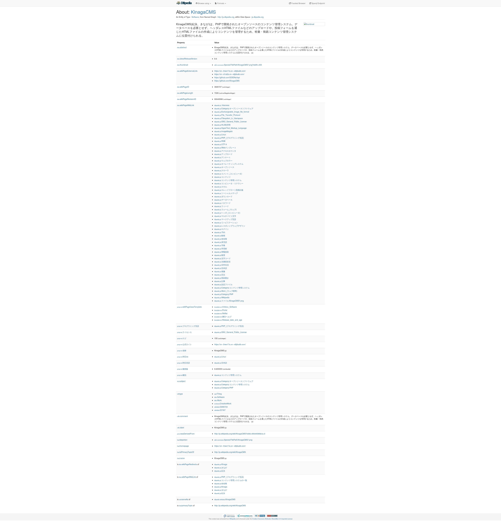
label (180, 427)
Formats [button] (221, 3)
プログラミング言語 (188, 326)
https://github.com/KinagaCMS (226, 80)
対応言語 (183, 362)
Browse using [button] (204, 3)
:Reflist (220, 313)
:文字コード (222, 258)
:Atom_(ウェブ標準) (225, 291)
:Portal (220, 310)
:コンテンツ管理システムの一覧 (230, 480)
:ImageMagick (223, 131)
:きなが (220, 467)
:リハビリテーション (226, 222)
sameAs (183, 499)
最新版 (182, 369)
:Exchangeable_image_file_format (231, 111)
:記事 (219, 281)
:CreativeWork (222, 403)
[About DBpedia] (184, 3)
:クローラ (221, 170)
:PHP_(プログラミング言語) (229, 137)
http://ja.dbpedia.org (226, 17)
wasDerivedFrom (186, 433)
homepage (183, 446)
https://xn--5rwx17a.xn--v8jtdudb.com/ (230, 71)
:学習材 (220, 248)
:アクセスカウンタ (225, 150)
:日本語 (220, 268)
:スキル (220, 186)
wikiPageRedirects (188, 464)
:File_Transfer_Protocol (227, 115)
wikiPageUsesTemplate (189, 307)
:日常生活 (221, 265)
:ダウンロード (223, 196)
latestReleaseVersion (187, 58)
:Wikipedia (221, 297)
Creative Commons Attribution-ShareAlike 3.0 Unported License (272, 519)
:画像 (219, 271)
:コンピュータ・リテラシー (228, 183)
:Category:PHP (223, 294)
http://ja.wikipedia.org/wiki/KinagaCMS (230, 452)
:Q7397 (220, 410)
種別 (181, 375)
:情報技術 (221, 252)
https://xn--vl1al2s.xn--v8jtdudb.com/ (229, 74)
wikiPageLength (185, 93)
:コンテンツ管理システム (227, 180)
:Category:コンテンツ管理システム (232, 287)
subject (181, 381)
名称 (181, 350)
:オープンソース (224, 167)
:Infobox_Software (225, 307)
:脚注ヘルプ (222, 316)
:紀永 (219, 470)
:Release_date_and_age (228, 320)
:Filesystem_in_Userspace (228, 118)
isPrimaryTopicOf (185, 452)
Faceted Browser (298, 3)
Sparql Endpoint (318, 3)
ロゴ (181, 338)
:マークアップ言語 (225, 219)
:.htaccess (221, 105)
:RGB (219, 141)
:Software (219, 397)
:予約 (219, 232)
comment (182, 416)
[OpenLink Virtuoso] (228, 516)
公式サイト (184, 344)
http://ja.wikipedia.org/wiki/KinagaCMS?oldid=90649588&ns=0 (239, 433)
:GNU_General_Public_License (230, 121)
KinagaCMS (203, 11)
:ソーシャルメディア (226, 193)
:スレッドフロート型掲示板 (228, 190)
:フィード (221, 206)
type (180, 393)
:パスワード (222, 203)
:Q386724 (221, 406)
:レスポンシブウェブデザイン (229, 225)
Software (195, 17)
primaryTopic (185, 505)
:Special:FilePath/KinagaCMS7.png (233, 439)
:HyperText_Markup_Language (230, 128)
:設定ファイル (223, 284)
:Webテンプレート (225, 147)
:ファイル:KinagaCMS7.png (229, 300)
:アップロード (223, 154)
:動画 (219, 235)
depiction (182, 439)
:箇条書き (221, 278)
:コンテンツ (222, 177)
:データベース (223, 199)
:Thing (218, 393)
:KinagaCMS (224, 499)
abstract (182, 47)
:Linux (220, 134)
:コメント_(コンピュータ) (228, 173)
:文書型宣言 (222, 261)
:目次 (219, 274)
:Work (218, 400)
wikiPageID (183, 87)
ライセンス (184, 332)
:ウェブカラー (223, 160)
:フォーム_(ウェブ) (225, 209)
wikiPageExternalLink (187, 71)
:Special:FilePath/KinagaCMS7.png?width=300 (238, 64)
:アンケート (222, 157)
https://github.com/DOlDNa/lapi (227, 77)
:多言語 (220, 242)
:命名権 (220, 238)
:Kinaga (220, 464)
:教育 (219, 255)
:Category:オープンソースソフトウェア (233, 108)
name (181, 458)
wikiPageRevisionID (186, 99)
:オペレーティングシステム (228, 164)
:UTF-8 (220, 144)
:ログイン (221, 229)
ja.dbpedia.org (258, 17)
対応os (182, 356)
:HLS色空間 (222, 124)
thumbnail (182, 64)
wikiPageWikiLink (185, 105)
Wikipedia (232, 519)
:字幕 (219, 245)
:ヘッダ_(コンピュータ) (227, 212)
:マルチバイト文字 (225, 216)
